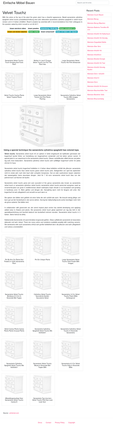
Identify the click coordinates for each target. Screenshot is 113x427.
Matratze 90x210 (93, 78)
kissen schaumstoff (47, 32)
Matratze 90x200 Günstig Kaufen (96, 68)
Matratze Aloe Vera (94, 46)
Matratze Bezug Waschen (96, 23)
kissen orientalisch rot (67, 28)
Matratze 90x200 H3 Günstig (97, 38)
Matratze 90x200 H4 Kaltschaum (98, 34)
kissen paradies (33, 28)
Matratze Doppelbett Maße (96, 42)
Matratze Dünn (92, 82)
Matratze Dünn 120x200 (95, 74)
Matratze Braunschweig (95, 99)
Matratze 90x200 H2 (94, 50)
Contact (48, 422)
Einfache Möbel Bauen (19, 2)
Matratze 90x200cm (94, 55)
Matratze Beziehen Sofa (95, 94)
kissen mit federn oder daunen (66, 32)
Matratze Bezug (92, 19)
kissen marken (34, 32)
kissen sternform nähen (18, 28)
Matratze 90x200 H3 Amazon (97, 86)
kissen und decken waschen (17, 32)
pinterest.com (14, 413)
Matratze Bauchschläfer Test (97, 90)
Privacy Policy (60, 422)
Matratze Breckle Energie (96, 59)
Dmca (40, 422)
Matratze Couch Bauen (95, 15)
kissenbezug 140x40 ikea (49, 28)
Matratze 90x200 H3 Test (96, 63)
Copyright (71, 422)
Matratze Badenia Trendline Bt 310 (98, 28)
